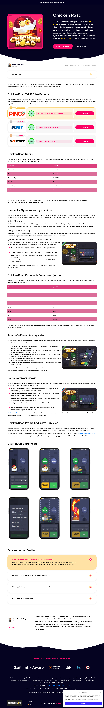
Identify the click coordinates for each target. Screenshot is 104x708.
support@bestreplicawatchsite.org (59, 685)
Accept (83, 703)
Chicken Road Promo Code (86, 434)
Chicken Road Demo (13, 413)
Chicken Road (44, 2)
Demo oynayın (81, 46)
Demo (62, 2)
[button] (101, 692)
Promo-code (54, 2)
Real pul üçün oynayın (63, 46)
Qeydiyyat (85, 113)
